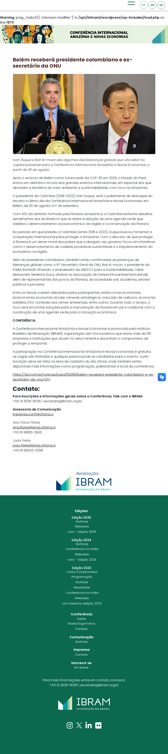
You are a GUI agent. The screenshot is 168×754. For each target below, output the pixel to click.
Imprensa (82, 649)
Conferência (81, 614)
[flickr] (98, 725)
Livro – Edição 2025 (82, 532)
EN (152, 5)
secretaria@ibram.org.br (99, 685)
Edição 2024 (81, 540)
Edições (81, 511)
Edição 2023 (81, 568)
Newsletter (82, 587)
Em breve (81, 668)
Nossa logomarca (81, 623)
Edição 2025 (81, 518)
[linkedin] (89, 725)
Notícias (82, 521)
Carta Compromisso (82, 572)
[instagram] (70, 725)
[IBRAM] (84, 703)
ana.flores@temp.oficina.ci (34, 427)
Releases (82, 526)
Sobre (81, 619)
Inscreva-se (81, 663)
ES (161, 5)
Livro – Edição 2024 (82, 560)
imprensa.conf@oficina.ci (33, 414)
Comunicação (81, 637)
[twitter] (79, 725)
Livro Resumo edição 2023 (82, 603)
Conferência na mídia (82, 549)
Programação (82, 577)
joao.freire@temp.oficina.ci (34, 445)
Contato (81, 629)
